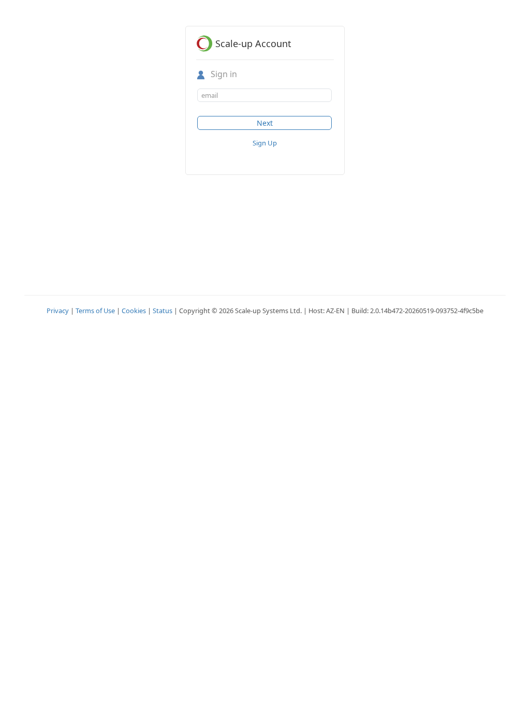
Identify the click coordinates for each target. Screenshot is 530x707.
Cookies (134, 310)
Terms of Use (95, 310)
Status (162, 310)
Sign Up (265, 143)
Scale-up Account (253, 43)
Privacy (58, 310)
